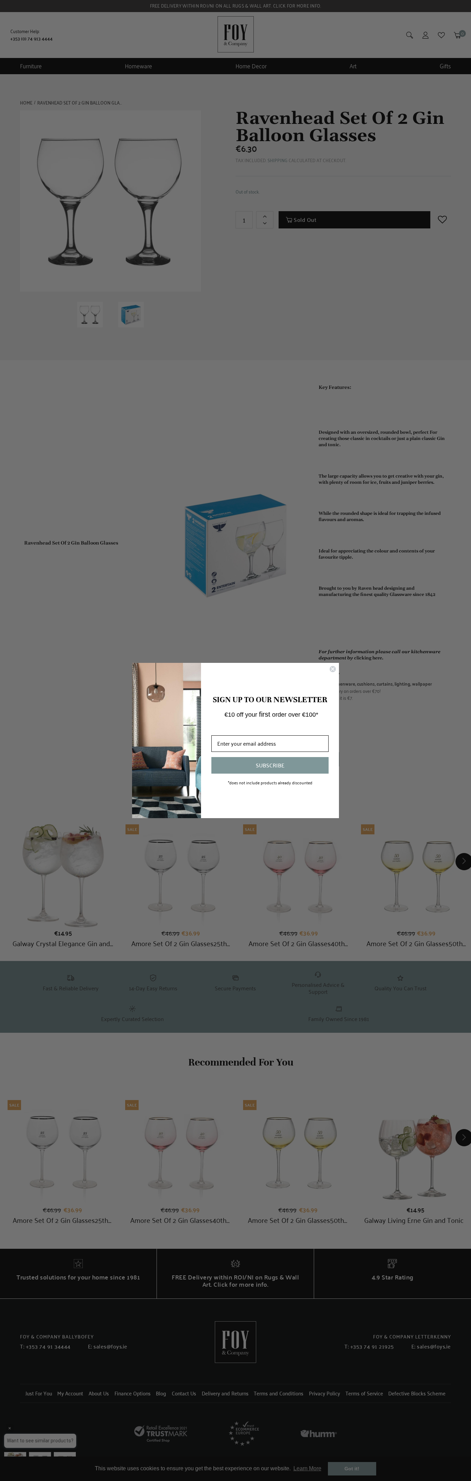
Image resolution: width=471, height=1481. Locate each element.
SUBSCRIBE (270, 765)
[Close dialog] (332, 669)
